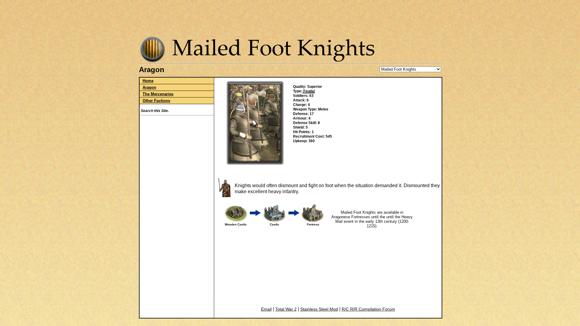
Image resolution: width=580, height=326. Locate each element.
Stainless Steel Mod (319, 309)
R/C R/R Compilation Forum (368, 309)
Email (266, 309)
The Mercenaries (158, 94)
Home (148, 80)
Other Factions (156, 100)
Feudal (308, 91)
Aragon (149, 87)
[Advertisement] (291, 16)
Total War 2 (286, 309)
